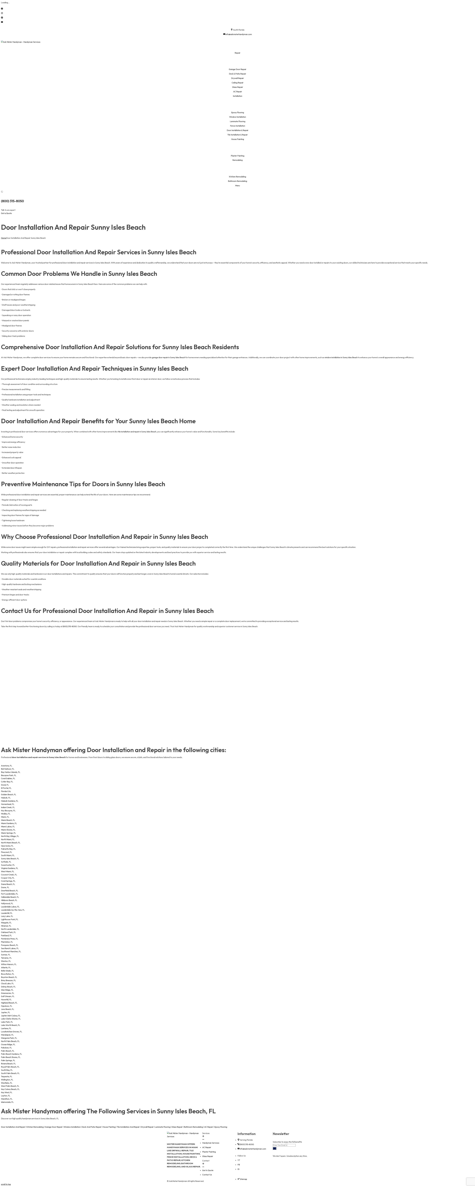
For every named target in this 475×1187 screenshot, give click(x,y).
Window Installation (72, 1127)
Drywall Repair (147, 1127)
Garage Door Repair (53, 1127)
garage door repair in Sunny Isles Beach (168, 357)
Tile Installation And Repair (128, 1127)
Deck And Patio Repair (91, 1127)
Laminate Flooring (162, 1127)
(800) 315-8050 (12, 201)
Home (3, 238)
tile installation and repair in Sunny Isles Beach (137, 431)
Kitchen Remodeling (35, 1127)
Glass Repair (177, 1127)
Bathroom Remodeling (193, 1127)
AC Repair (208, 1127)
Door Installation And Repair (13, 1127)
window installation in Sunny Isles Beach (341, 357)
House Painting (109, 1127)
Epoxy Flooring (220, 1127)
